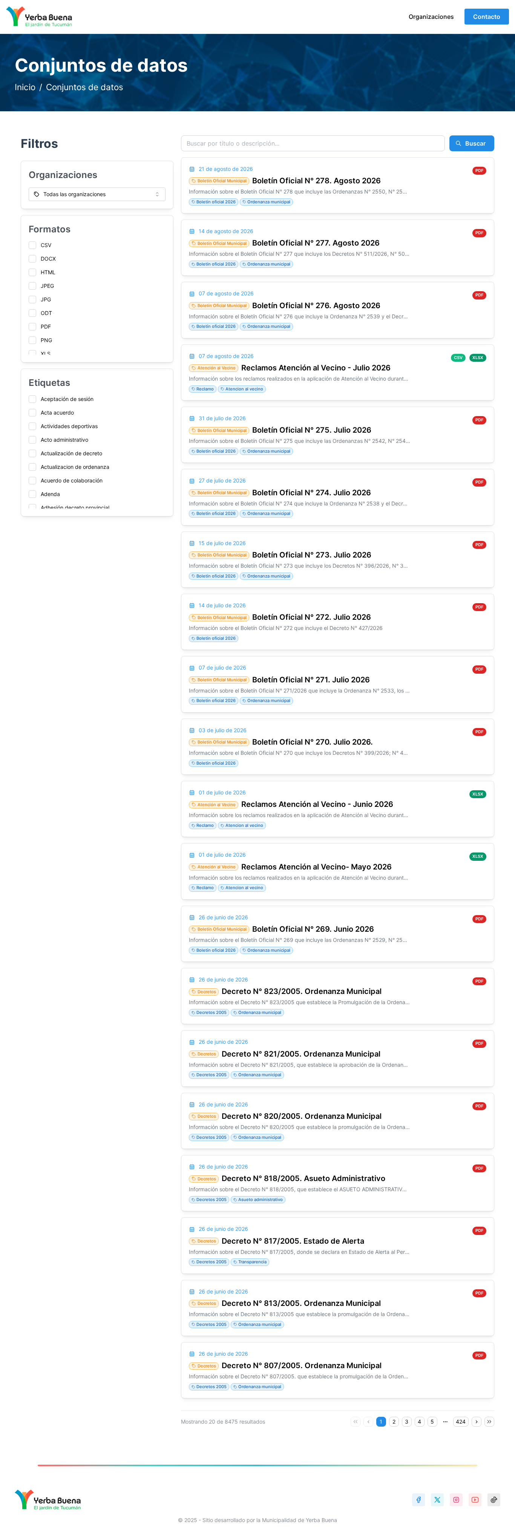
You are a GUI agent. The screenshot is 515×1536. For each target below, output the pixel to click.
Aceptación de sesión (67, 399)
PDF (46, 326)
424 (461, 1421)
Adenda (50, 494)
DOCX (48, 258)
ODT (46, 313)
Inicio (25, 87)
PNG (46, 340)
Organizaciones (431, 16)
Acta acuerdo (57, 412)
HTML (48, 272)
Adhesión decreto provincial (75, 507)
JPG (46, 299)
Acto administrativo (64, 439)
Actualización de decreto (71, 453)
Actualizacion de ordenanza (75, 467)
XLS (46, 353)
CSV (46, 245)
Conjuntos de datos (84, 87)
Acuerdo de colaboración (72, 480)
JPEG (47, 286)
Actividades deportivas (69, 426)
